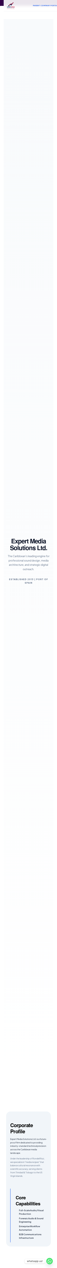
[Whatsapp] (49, 1261)
